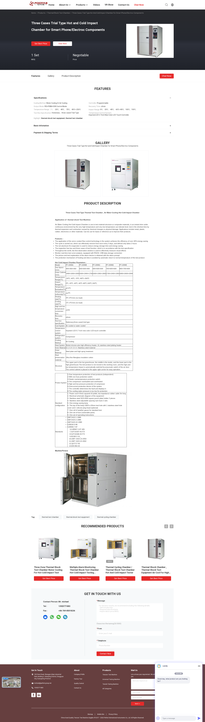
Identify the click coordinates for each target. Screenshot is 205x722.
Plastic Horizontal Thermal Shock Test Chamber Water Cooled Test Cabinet (154, 570)
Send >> (137, 704)
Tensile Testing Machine (110, 684)
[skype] (65, 617)
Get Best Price (41, 43)
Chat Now (62, 43)
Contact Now (105, 654)
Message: (101, 601)
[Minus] (199, 666)
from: (100, 629)
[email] (45, 617)
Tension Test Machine (109, 674)
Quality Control (79, 683)
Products (41, 13)
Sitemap (90, 714)
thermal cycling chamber (106, 517)
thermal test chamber (50, 517)
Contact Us (77, 688)
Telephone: (102, 641)
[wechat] (58, 617)
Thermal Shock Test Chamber (58, 13)
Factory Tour (78, 679)
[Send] (199, 718)
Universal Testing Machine (111, 679)
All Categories (107, 688)
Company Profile (79, 674)
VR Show (109, 4)
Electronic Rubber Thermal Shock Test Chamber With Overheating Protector (119, 570)
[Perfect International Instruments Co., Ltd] (38, 4)
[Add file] (158, 718)
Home (33, 13)
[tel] (72, 617)
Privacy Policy (113, 714)
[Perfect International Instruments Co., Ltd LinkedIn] (39, 695)
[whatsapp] (52, 617)
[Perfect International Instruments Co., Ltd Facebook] (33, 695)
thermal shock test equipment (78, 517)
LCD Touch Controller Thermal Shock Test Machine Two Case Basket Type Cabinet (48, 570)
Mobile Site (100, 714)
